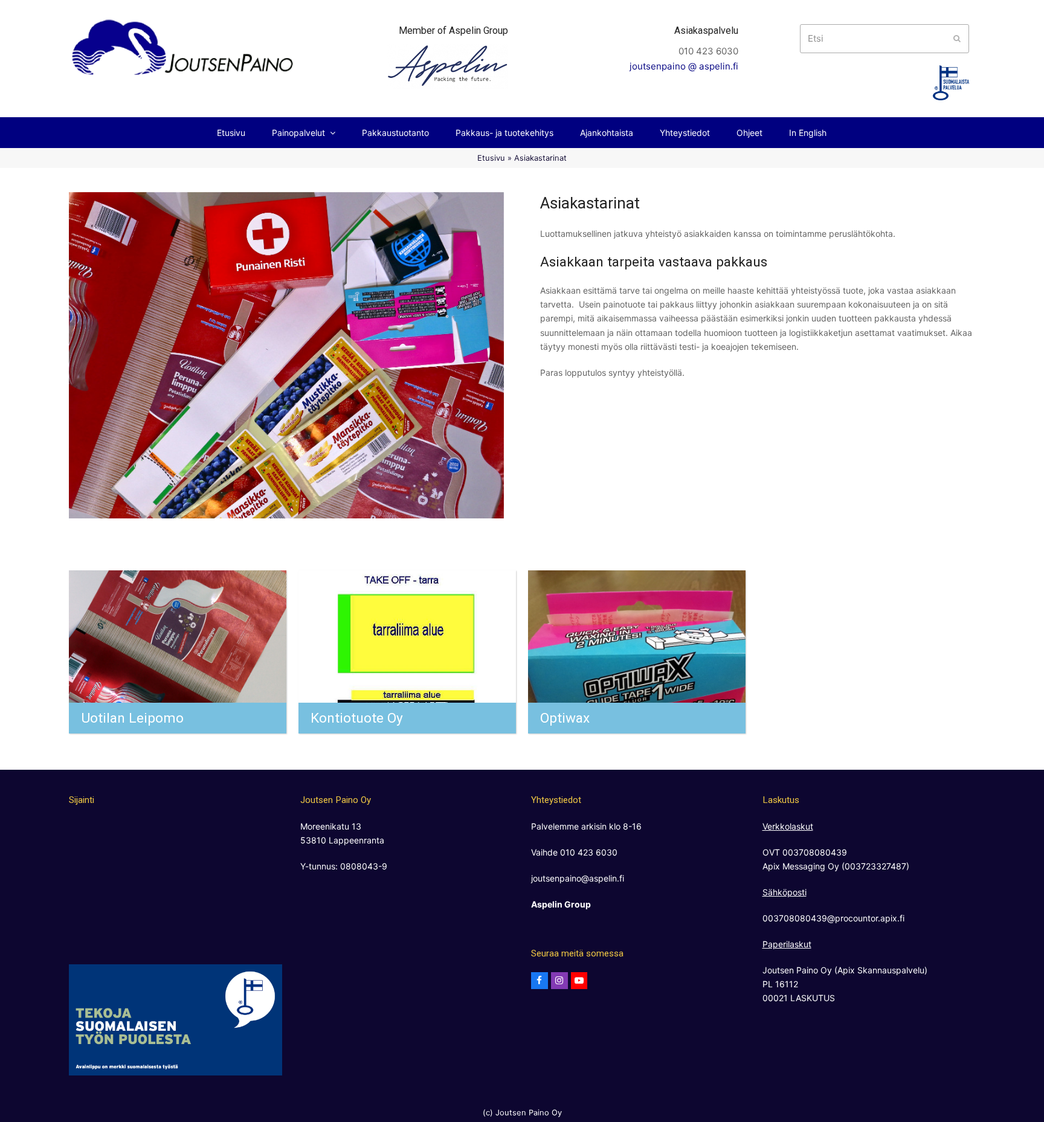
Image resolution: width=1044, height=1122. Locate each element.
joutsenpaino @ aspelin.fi (684, 66)
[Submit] (957, 39)
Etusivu (491, 158)
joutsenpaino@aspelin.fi (577, 878)
